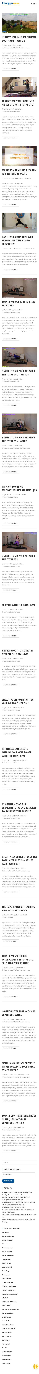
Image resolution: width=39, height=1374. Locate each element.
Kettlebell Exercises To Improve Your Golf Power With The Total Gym (16, 752)
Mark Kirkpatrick (19, 708)
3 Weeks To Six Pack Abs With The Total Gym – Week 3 (18, 372)
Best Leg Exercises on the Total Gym (12, 1199)
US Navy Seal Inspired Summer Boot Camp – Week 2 (19, 38)
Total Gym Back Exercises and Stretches (13, 1207)
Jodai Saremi (18, 109)
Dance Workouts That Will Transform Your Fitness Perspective (17, 240)
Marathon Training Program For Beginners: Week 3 (19, 171)
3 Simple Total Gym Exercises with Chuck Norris (16, 1197)
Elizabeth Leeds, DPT (20, 816)
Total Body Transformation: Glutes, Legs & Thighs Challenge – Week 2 (19, 1119)
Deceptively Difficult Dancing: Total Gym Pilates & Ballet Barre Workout (19, 860)
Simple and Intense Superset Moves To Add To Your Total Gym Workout (18, 1066)
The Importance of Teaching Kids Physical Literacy (18, 908)
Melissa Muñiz (18, 248)
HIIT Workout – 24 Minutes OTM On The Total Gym (17, 652)
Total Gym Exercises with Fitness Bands (13, 1195)
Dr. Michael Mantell (20, 495)
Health (5, 497)
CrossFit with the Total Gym (18, 605)
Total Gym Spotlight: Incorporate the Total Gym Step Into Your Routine (18, 959)
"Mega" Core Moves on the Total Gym (13, 1204)
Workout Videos (18, 48)
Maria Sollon (18, 45)
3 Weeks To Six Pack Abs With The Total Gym (18, 557)
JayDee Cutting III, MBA (20, 760)
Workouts (27, 48)
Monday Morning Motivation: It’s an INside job (19, 488)
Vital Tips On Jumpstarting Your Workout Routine (18, 701)
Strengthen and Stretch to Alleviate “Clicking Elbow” (17, 1192)
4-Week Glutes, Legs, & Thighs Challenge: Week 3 (18, 1013)
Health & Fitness (8, 48)
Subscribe (8, 1181)
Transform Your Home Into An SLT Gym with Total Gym (18, 102)
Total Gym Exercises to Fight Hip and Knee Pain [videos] (18, 1202)
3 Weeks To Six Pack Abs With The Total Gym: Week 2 (18, 439)
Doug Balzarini (18, 658)
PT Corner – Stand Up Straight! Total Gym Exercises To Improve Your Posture (19, 807)
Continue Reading (10, 69)
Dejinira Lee (18, 178)
